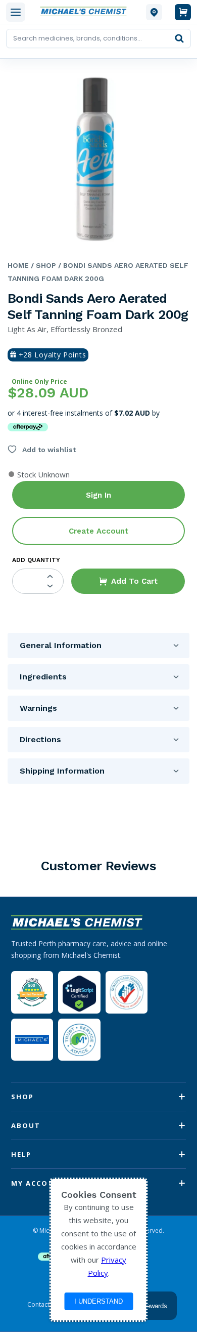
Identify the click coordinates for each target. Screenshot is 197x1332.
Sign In (98, 495)
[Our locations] (154, 12)
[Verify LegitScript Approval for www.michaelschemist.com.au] (79, 992)
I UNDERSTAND (98, 1301)
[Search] (179, 38)
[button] (128, 581)
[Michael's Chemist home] (85, 12)
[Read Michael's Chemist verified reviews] (32, 992)
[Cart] (183, 12)
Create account (98, 531)
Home (18, 265)
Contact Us (43, 1305)
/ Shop (42, 265)
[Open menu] (15, 12)
